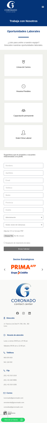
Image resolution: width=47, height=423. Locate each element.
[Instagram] (23, 313)
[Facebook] (17, 313)
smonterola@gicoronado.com (14, 402)
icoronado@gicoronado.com (13, 398)
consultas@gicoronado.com (13, 407)
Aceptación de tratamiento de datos (18, 243)
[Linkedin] (29, 313)
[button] (43, 7)
